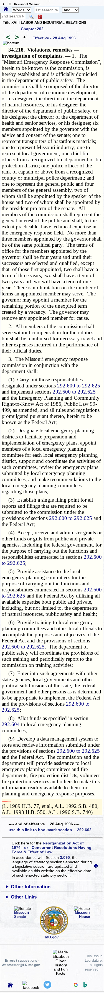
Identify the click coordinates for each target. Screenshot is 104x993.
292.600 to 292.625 (78, 386)
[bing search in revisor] (85, 986)
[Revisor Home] (10, 986)
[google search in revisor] (76, 985)
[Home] (5, 9)
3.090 (65, 857)
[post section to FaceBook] (31, 987)
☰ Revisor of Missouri (23, 4)
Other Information (30, 886)
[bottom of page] (11, 43)
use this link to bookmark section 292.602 (50, 830)
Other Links (24, 897)
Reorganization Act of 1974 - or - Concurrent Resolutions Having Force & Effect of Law (52, 847)
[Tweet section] (47, 987)
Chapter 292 (32, 29)
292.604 (11, 724)
